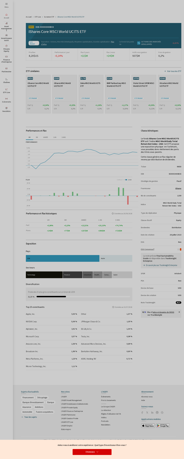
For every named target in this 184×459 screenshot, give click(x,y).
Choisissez (90, 451)
